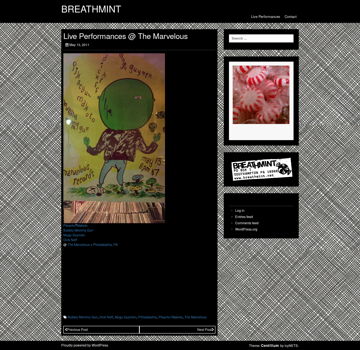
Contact (291, 16)
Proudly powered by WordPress (84, 345)
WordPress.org (246, 229)
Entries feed (244, 216)
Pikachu (69, 225)
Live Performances (265, 16)
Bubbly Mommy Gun (78, 230)
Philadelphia (147, 317)
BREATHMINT (91, 8)
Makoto (82, 225)
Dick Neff (70, 239)
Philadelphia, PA (105, 244)
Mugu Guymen (74, 235)
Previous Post (77, 329)
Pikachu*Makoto (171, 317)
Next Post (204, 329)
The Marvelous (79, 244)
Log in (239, 210)
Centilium (270, 345)
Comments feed (247, 223)
